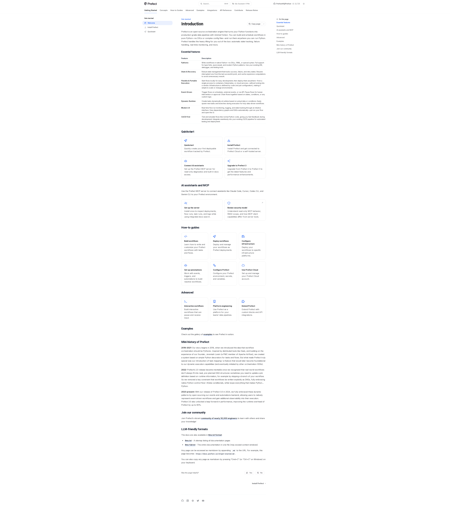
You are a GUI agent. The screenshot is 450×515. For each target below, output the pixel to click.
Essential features (283, 22)
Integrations (212, 10)
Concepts (164, 10)
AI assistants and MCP (285, 30)
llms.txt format (215, 435)
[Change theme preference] (304, 4)
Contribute (238, 10)
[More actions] (264, 24)
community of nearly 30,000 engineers (219, 418)
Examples (200, 10)
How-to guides (282, 34)
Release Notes (252, 10)
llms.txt (188, 440)
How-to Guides (176, 10)
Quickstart (280, 26)
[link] (202, 146)
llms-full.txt (190, 445)
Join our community (284, 49)
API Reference (226, 10)
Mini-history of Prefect (285, 45)
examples (207, 334)
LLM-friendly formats (284, 52)
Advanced (190, 10)
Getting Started (150, 10)
